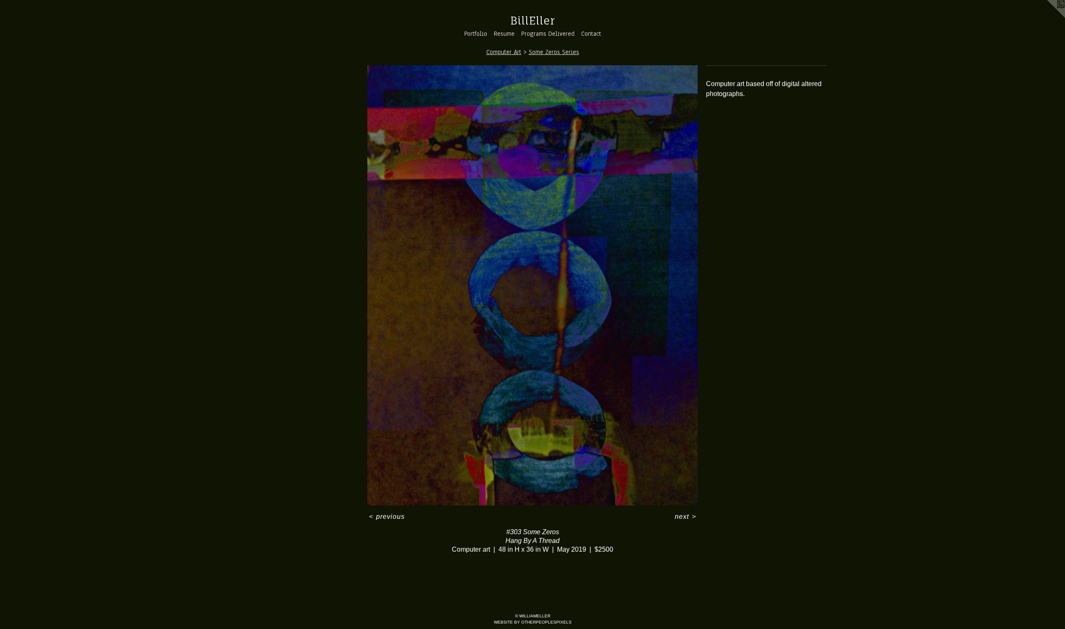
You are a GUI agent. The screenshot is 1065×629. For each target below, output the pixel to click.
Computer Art (503, 52)
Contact (591, 34)
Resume (504, 34)
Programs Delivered (548, 34)
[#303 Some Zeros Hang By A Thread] (532, 285)
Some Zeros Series (554, 52)
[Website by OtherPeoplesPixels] (1048, 16)
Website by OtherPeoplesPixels (533, 622)
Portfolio (475, 34)
